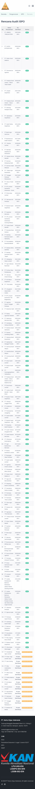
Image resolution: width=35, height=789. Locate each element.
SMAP (3, 748)
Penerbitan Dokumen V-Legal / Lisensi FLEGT (15, 742)
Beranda (3, 14)
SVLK (2, 740)
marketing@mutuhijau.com (9, 729)
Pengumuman (13, 14)
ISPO (22, 14)
